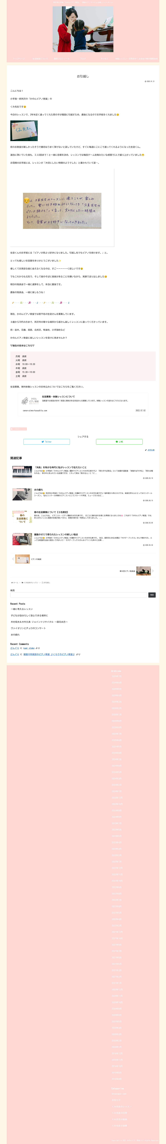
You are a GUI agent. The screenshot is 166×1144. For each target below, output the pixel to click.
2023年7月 (117, 823)
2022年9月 (117, 887)
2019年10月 (117, 1066)
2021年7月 (117, 951)
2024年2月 (117, 785)
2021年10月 (117, 938)
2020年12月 (117, 989)
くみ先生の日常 (119, 1113)
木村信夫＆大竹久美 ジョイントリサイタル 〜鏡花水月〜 (39, 622)
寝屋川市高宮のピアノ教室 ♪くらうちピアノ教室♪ (49, 654)
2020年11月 (117, 996)
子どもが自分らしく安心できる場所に (29, 615)
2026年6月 (117, 683)
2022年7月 (117, 900)
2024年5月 (117, 772)
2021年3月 (117, 970)
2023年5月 (117, 836)
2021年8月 (117, 945)
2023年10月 (117, 804)
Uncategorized (119, 1094)
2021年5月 (117, 964)
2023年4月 (117, 842)
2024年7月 (117, 759)
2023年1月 (117, 862)
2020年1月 (117, 1047)
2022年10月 (117, 881)
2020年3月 (117, 1034)
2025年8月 (117, 727)
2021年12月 (117, 932)
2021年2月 (117, 977)
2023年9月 (117, 810)
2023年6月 (117, 830)
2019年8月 (117, 1079)
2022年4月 (117, 919)
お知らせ (116, 1100)
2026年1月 (117, 714)
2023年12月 (117, 798)
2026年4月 (117, 695)
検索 (12, 590)
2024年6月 (117, 766)
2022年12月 (117, 868)
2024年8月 (117, 753)
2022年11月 (117, 874)
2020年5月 (117, 1021)
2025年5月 (117, 746)
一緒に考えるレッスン (22, 609)
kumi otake (28, 648)
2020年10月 (117, 1002)
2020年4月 (117, 1028)
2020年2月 (117, 1041)
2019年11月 (117, 1060)
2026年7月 (117, 676)
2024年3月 (117, 778)
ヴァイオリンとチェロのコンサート (28, 628)
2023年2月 (117, 855)
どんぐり (14, 648)
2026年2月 (117, 708)
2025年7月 (117, 734)
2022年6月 (117, 906)
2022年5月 (117, 913)
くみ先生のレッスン (19, 429)
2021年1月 (117, 983)
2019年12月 (117, 1053)
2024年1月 (117, 791)
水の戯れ (15, 635)
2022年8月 (117, 894)
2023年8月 (117, 817)
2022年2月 (117, 925)
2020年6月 (117, 1015)
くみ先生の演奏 (119, 1126)
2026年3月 (117, 702)
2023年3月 (117, 849)
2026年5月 (117, 689)
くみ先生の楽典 (119, 1119)
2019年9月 (117, 1073)
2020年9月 (117, 1009)
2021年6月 (117, 957)
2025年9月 (117, 721)
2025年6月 (117, 740)
